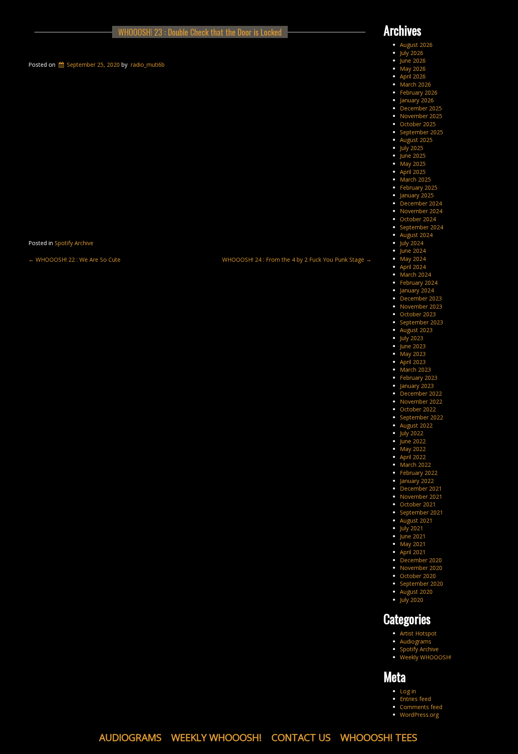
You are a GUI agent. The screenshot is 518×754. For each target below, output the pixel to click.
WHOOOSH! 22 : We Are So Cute (74, 259)
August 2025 (416, 140)
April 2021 (413, 552)
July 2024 (411, 243)
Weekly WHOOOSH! (425, 657)
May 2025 (413, 163)
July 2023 (411, 338)
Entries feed (415, 699)
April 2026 (413, 76)
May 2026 (413, 68)
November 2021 (421, 496)
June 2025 (413, 155)
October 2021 (418, 504)
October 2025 (418, 124)
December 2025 (421, 108)
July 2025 (411, 148)
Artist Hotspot (418, 633)
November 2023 (421, 306)
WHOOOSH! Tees (378, 737)
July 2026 (411, 53)
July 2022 (411, 433)
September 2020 (421, 583)
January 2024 (417, 290)
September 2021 (421, 512)
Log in (408, 691)
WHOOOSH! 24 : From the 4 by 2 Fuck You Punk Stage (297, 259)
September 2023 (421, 322)
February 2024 (418, 282)
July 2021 (411, 528)
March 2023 (415, 369)
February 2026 (418, 92)
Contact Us (301, 737)
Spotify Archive (74, 243)
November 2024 (421, 211)
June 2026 (413, 60)
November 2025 (421, 116)
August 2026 (416, 45)
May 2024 (413, 259)
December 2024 (421, 203)
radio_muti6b (148, 64)
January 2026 (417, 100)
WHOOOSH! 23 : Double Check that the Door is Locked (200, 32)
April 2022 (413, 457)
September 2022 (421, 417)
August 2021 (416, 520)
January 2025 (417, 195)
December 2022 (421, 393)
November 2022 (421, 401)
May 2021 (413, 544)
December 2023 (421, 298)
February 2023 (418, 377)
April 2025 (413, 172)
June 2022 (413, 441)
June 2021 (413, 536)
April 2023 (413, 362)
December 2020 (421, 560)
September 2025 (421, 132)
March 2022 (415, 464)
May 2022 (413, 449)
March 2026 (415, 84)
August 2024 (416, 235)
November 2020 (421, 568)
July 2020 (411, 600)
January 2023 (417, 386)
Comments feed (421, 707)
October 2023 (418, 314)
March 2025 (415, 179)
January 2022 (417, 481)
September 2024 (421, 227)
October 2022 (418, 409)
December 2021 (421, 488)
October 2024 (418, 219)
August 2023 (416, 330)
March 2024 (415, 274)
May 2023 (413, 354)
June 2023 (413, 346)
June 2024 (413, 250)
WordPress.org (419, 714)
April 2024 (413, 267)
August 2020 (416, 591)
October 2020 (418, 576)
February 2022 (418, 473)
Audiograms (415, 641)
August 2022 (416, 425)
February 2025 (418, 187)
